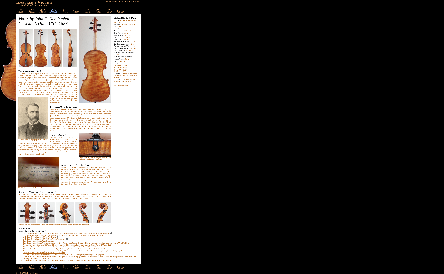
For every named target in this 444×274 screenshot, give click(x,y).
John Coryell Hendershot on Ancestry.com (37, 243)
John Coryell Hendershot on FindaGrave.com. (38, 241)
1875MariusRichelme (42, 11)
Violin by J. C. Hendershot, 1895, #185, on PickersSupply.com (44, 239)
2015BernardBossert (120, 11)
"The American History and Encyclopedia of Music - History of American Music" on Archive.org (54, 251)
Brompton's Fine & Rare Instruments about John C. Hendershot (44, 253)
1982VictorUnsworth (87, 11)
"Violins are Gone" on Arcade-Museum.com (37, 247)
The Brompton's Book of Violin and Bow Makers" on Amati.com (45, 235)
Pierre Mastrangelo (130, 79)
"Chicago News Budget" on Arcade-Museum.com (39, 249)
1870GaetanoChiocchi (31, 11)
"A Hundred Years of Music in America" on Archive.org (41, 233)
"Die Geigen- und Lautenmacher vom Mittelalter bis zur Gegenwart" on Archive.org (50, 257)
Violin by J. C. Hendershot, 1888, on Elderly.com (39, 237)
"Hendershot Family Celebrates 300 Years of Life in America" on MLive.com (48, 245)
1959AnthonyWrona (76, 11)
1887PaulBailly (65, 11)
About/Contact (136, 1)
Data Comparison (124, 1)
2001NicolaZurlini (98, 11)
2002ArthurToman (109, 11)
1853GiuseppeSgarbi (20, 11)
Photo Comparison (111, 1)
